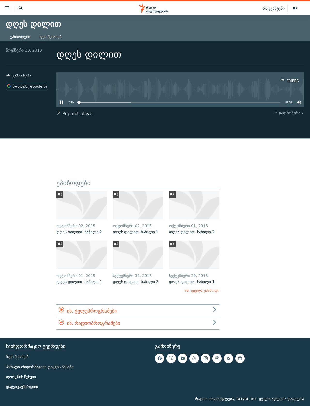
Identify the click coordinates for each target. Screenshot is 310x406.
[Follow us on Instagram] (205, 358)
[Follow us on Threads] (217, 358)
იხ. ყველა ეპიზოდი (202, 290)
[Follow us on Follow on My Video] (194, 358)
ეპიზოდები (20, 36)
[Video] (295, 8)
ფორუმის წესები (21, 377)
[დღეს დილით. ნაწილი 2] (81, 205)
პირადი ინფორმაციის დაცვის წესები (39, 367)
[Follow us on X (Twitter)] (171, 358)
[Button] (18, 77)
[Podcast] (240, 358)
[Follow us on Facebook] (159, 358)
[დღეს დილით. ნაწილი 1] (138, 205)
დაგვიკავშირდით (22, 387)
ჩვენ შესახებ (50, 36)
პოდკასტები (273, 8)
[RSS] (228, 358)
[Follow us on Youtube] (182, 358)
